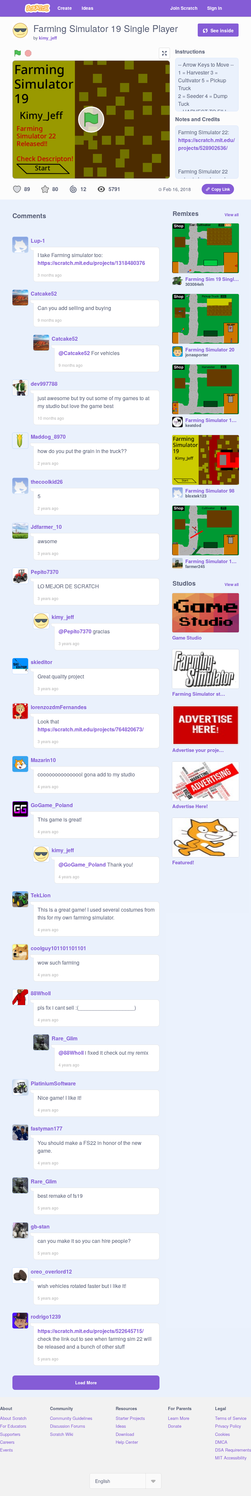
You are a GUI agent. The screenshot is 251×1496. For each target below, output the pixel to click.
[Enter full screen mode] (164, 53)
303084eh (194, 284)
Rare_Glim (64, 1038)
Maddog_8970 (48, 436)
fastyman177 (46, 1128)
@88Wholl (71, 1052)
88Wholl (41, 993)
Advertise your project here (199, 750)
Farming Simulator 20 (209, 350)
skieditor (41, 662)
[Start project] (17, 53)
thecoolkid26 (47, 481)
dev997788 (44, 383)
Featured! (183, 863)
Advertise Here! (190, 806)
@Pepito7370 (75, 631)
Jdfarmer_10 (46, 526)
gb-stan (40, 1226)
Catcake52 (44, 293)
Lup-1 (38, 240)
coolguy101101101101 (58, 948)
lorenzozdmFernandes (59, 707)
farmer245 (195, 566)
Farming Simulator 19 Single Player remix (212, 420)
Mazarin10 (43, 760)
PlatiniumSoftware (53, 1083)
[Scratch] (37, 8)
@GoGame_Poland (82, 864)
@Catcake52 (74, 353)
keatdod (193, 425)
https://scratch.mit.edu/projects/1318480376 (91, 263)
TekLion (41, 895)
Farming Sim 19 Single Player (212, 279)
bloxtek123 (196, 496)
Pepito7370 (45, 572)
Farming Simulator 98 (209, 491)
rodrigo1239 (46, 1316)
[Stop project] (28, 53)
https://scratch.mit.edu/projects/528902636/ (206, 144)
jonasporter (196, 355)
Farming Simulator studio (199, 694)
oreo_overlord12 (51, 1271)
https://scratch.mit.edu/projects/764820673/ (90, 729)
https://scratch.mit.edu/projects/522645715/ (90, 1331)
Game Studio (187, 638)
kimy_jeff (48, 38)
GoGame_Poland (52, 805)
